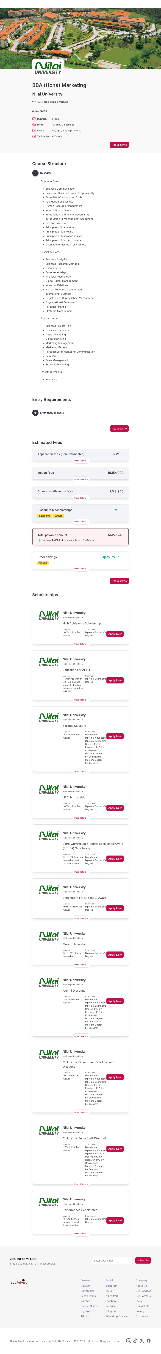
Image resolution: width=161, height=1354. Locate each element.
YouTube (110, 1306)
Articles (84, 1316)
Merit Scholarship (74, 944)
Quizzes (85, 1301)
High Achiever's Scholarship (82, 623)
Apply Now (115, 633)
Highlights (86, 1311)
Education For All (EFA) (78, 669)
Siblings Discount (74, 725)
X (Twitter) (111, 1295)
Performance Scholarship (80, 1210)
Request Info (119, 144)
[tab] (80, 173)
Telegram (111, 1311)
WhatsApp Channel (116, 1316)
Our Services (143, 1290)
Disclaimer (142, 1316)
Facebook (111, 1301)
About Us (141, 1285)
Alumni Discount (74, 990)
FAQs (139, 1301)
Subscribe (143, 1260)
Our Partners (143, 1295)
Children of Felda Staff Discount (84, 1138)
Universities (87, 1290)
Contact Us (142, 1306)
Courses (85, 1285)
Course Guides (89, 1306)
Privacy (140, 1311)
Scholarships (88, 1295)
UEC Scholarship (74, 797)
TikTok (109, 1290)
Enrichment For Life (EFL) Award (85, 897)
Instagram (111, 1285)
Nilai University (47, 94)
